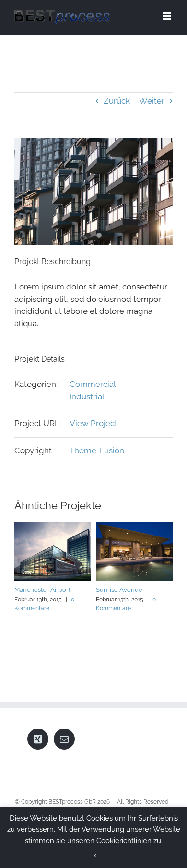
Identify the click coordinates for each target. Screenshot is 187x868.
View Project (93, 423)
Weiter (151, 101)
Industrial (87, 396)
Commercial (93, 384)
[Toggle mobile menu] (168, 16)
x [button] (95, 855)
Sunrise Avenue (119, 589)
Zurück (117, 101)
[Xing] (37, 739)
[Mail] (64, 739)
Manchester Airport (42, 589)
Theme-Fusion (97, 450)
